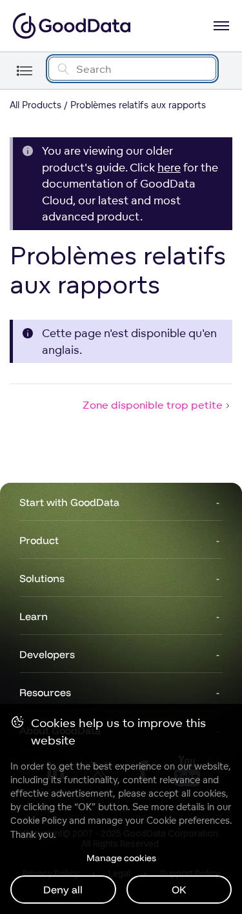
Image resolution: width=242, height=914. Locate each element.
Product (39, 540)
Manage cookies (121, 858)
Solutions (42, 578)
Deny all (63, 889)
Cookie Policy (38, 820)
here (169, 167)
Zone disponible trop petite (153, 404)
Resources (45, 692)
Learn (33, 616)
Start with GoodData (69, 502)
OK (179, 889)
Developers (47, 654)
